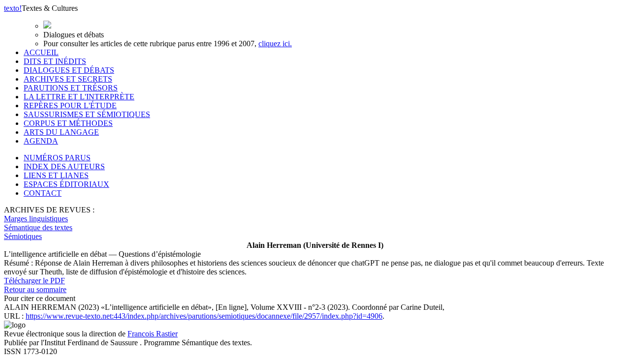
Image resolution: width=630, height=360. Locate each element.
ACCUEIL (41, 52)
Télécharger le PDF (34, 280)
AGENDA (41, 141)
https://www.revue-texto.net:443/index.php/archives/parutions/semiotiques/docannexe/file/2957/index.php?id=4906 (204, 316)
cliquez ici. (275, 43)
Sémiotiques (23, 236)
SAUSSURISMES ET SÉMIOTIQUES (87, 114)
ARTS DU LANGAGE (61, 132)
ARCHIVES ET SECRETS (68, 79)
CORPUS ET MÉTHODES (68, 123)
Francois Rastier (152, 334)
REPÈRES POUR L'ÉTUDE (70, 105)
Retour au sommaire (35, 289)
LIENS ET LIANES (56, 175)
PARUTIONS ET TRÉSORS (71, 88)
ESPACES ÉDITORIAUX (66, 184)
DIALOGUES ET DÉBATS (69, 70)
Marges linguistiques (36, 218)
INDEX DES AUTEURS (64, 166)
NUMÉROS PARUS (57, 157)
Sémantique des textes (38, 227)
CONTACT (43, 193)
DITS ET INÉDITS (55, 61)
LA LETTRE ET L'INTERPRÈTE (79, 96)
